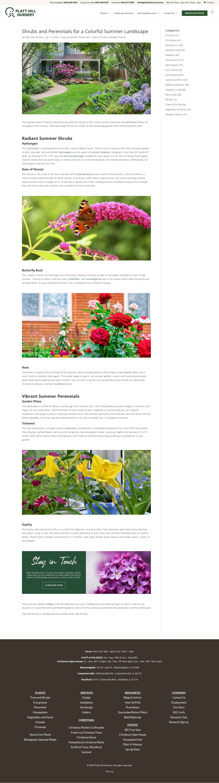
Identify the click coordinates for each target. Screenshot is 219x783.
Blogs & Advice (132, 697)
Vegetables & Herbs (175, 109)
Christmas (170, 40)
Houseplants (172, 60)
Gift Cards (179, 712)
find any (67, 156)
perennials (131, 122)
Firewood (40, 727)
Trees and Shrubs (40, 697)
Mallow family (84, 174)
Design (86, 697)
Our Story (179, 707)
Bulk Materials (132, 717)
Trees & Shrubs (99, 37)
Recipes (169, 99)
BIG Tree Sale (133, 729)
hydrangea (78, 156)
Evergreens (40, 702)
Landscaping (172, 74)
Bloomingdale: (63, 3)
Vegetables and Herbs (40, 717)
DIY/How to (171, 45)
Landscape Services (123, 13)
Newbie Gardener (174, 84)
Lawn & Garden (69, 37)
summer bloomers (101, 152)
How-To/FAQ (132, 702)
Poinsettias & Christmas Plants (86, 742)
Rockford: (123, 3)
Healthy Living (172, 50)
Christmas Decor (86, 737)
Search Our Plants (40, 734)
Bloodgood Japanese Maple (40, 739)
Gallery (86, 712)
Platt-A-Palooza (132, 744)
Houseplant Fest (132, 739)
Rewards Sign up (179, 722)
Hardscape (86, 707)
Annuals (169, 35)
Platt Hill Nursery (34, 37)
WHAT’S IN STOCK (194, 13)
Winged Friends (117, 37)
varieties (34, 417)
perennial (70, 428)
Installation (86, 702)
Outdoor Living (173, 89)
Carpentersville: (94, 3)
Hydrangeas (65, 152)
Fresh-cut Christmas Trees (86, 732)
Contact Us (169, 13)
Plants (103, 13)
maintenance (60, 383)
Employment (178, 702)
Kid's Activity (172, 69)
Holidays (169, 55)
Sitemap (109, 771)
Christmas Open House (132, 734)
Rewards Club (178, 717)
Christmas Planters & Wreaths (86, 727)
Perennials (84, 37)
